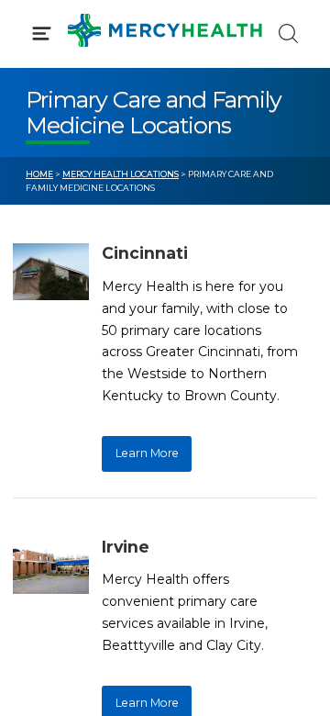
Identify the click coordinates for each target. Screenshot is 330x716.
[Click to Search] (288, 33)
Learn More (147, 453)
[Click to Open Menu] (42, 33)
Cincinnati (145, 253)
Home (39, 174)
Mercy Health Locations (120, 174)
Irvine (125, 546)
